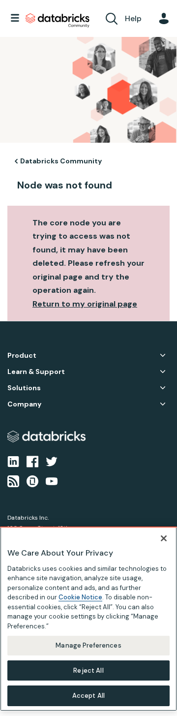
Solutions (24, 388)
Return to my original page (84, 304)
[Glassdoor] (32, 480)
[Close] (164, 538)
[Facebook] (32, 460)
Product (21, 355)
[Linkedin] (13, 460)
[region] (88, 619)
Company (24, 404)
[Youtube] (52, 480)
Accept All (88, 695)
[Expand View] (163, 355)
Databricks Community (57, 20)
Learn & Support (36, 372)
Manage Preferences (88, 645)
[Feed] (13, 480)
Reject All (88, 670)
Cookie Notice (80, 597)
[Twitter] (52, 460)
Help (133, 18)
